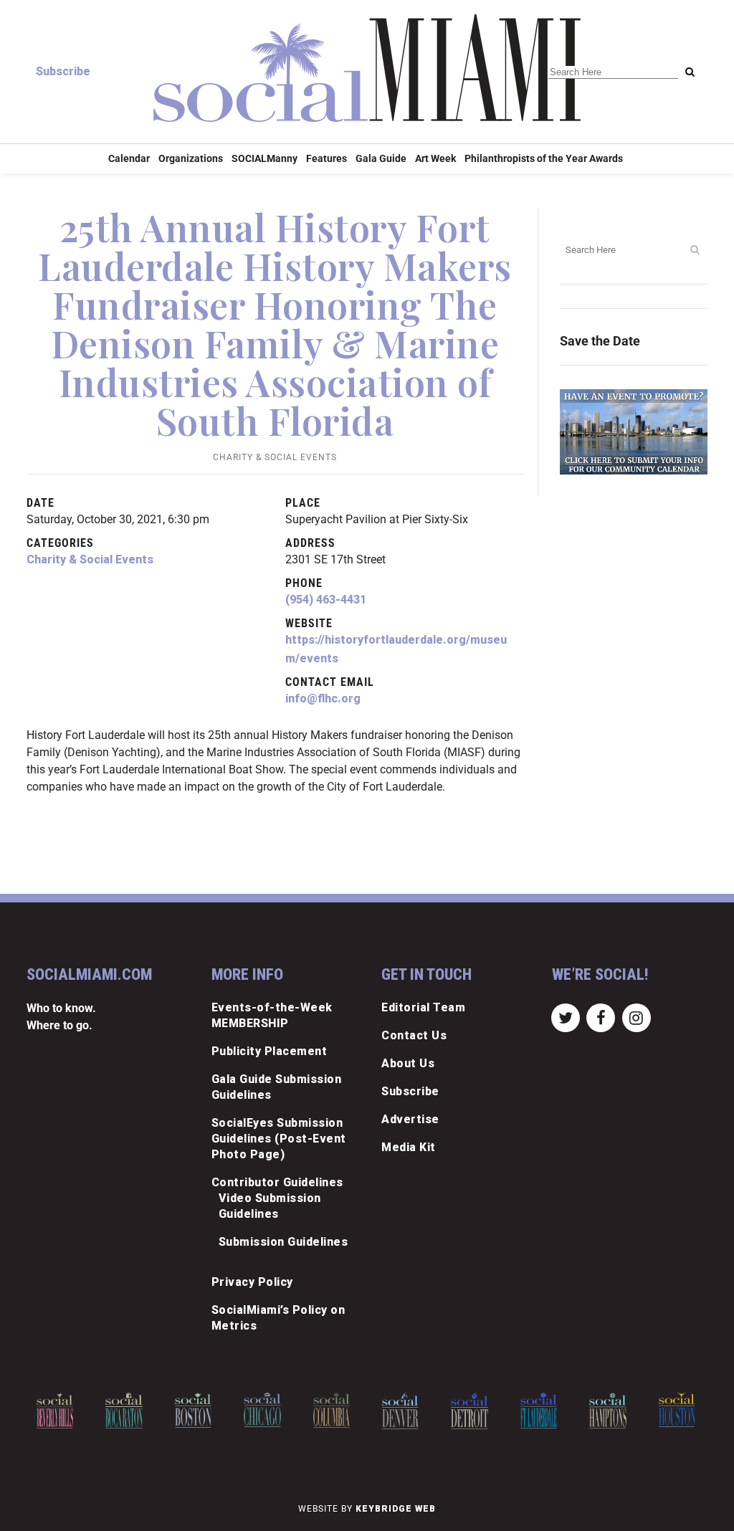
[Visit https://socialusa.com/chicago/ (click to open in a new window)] (258, 1410)
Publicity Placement (269, 1051)
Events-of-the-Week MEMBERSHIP (272, 1015)
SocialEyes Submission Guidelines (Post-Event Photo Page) (278, 1138)
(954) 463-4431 (325, 599)
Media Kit (408, 1147)
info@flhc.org (323, 698)
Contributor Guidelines (277, 1182)
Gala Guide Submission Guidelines (276, 1087)
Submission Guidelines (283, 1242)
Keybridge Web (396, 1509)
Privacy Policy (252, 1282)
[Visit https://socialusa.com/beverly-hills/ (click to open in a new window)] (51, 1411)
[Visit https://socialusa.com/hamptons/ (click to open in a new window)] (604, 1411)
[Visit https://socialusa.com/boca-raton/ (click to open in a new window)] (120, 1411)
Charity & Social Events (275, 457)
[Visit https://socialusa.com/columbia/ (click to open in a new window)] (327, 1410)
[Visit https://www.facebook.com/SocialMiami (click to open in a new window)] (601, 1017)
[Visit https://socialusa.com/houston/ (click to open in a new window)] (672, 1410)
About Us (407, 1063)
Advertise (410, 1119)
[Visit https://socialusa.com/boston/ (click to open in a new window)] (189, 1410)
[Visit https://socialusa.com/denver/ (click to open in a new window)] (396, 1411)
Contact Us (414, 1035)
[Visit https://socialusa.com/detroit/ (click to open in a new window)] (465, 1411)
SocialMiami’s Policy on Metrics (278, 1317)
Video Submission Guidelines (270, 1206)
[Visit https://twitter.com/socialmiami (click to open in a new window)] (565, 1017)
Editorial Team (423, 1007)
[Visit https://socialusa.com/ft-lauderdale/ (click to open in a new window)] (534, 1411)
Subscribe (63, 71)
